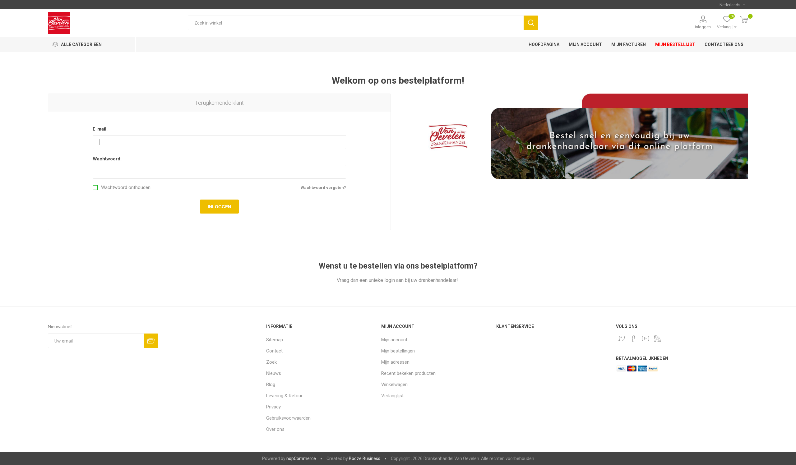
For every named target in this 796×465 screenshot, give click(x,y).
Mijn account (394, 340)
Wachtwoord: (107, 159)
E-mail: (100, 129)
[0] (744, 20)
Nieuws (273, 373)
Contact (274, 351)
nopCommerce (301, 458)
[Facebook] (634, 338)
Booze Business (364, 458)
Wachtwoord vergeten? (323, 187)
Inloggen (703, 27)
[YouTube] (645, 338)
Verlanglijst (392, 395)
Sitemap (274, 340)
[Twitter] (622, 338)
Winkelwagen (394, 384)
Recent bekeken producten (408, 373)
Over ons (275, 429)
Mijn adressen (395, 362)
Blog (270, 384)
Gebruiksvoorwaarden (288, 418)
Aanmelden (151, 341)
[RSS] (657, 338)
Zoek (531, 23)
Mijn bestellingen (398, 351)
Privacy (273, 407)
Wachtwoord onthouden (125, 187)
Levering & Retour (284, 395)
